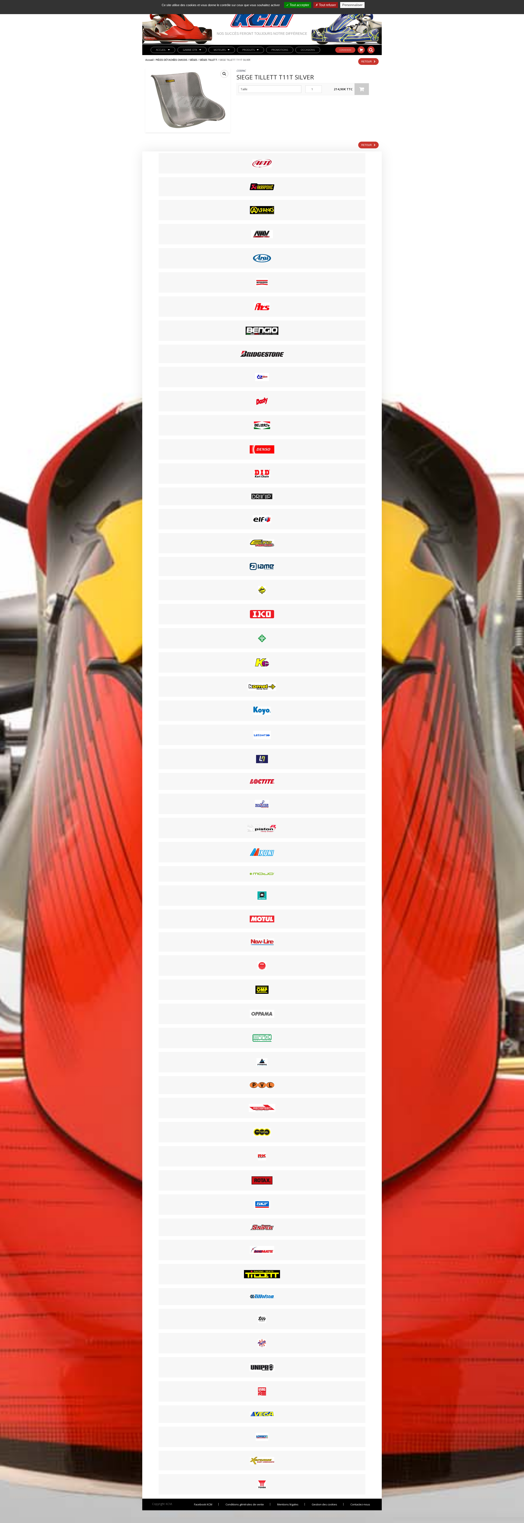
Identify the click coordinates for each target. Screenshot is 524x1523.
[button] (224, 74)
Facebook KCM (203, 1504)
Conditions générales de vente (245, 1504)
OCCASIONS (308, 50)
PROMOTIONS (279, 50)
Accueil (161, 50)
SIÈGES (193, 60)
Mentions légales (287, 1504)
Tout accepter (299, 5)
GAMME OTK (190, 50)
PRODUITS (248, 50)
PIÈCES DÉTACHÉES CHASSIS (171, 60)
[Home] (262, 16)
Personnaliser (352, 5)
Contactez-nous (360, 1504)
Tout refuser (327, 5)
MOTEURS (220, 50)
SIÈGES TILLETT (208, 60)
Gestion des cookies (324, 1504)
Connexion (345, 50)
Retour (366, 61)
